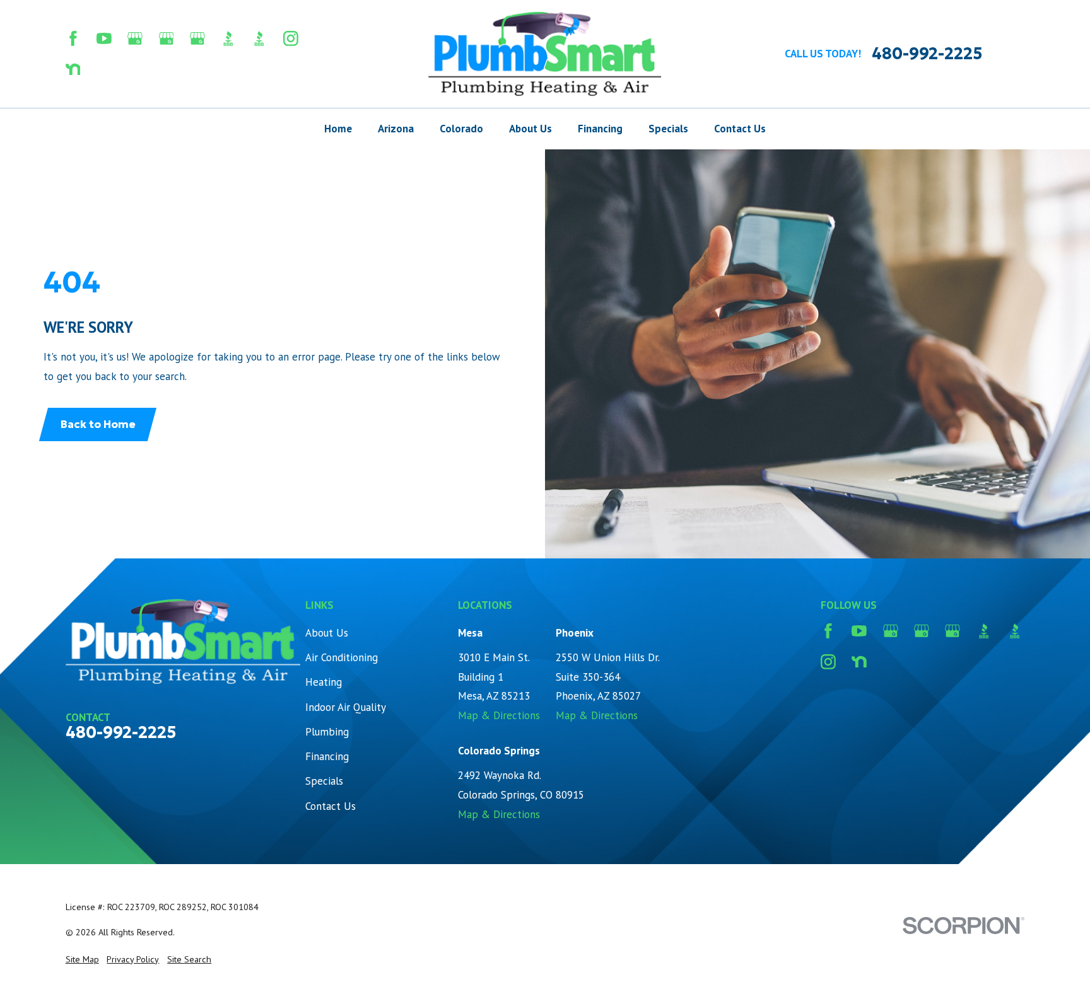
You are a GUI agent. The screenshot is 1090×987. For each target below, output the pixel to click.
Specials (324, 781)
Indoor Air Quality (345, 707)
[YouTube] (104, 38)
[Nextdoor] (73, 69)
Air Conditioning (341, 657)
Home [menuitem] (338, 129)
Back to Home (98, 424)
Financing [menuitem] (600, 129)
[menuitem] (82, 960)
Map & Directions (499, 715)
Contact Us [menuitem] (740, 129)
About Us (326, 633)
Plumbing (327, 732)
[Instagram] (290, 38)
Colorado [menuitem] (461, 129)
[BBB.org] (228, 38)
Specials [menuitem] (668, 129)
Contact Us (330, 806)
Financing (327, 756)
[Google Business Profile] (135, 38)
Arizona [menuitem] (396, 129)
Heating (323, 682)
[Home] (545, 54)
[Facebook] (73, 38)
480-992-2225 (927, 54)
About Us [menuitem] (530, 129)
